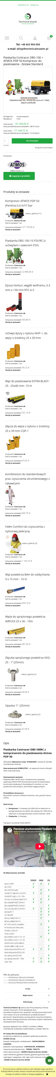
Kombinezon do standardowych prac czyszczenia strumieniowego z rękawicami (27, 478)
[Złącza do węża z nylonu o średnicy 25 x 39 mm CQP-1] (28, 443)
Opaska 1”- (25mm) (17, 705)
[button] (7, 38)
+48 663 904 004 (30, 44)
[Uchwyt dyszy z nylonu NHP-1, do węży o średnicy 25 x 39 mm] (28, 350)
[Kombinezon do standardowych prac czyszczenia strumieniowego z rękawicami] (28, 495)
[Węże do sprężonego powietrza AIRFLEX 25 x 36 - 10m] (28, 630)
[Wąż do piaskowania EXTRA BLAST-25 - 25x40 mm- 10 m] (28, 396)
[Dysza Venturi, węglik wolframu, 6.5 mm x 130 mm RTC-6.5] (28, 302)
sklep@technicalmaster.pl (32, 48)
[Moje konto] (35, 38)
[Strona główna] (28, 19)
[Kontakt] (49, 1060)
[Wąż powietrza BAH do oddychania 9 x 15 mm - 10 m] (28, 588)
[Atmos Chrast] (16, 164)
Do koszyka (32, 140)
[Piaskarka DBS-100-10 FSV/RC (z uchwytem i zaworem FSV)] (28, 256)
